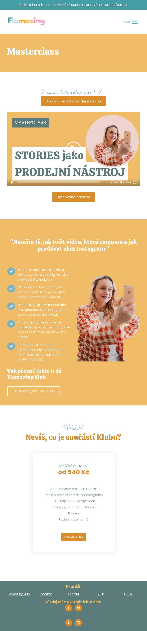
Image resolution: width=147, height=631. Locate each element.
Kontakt (73, 594)
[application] (73, 149)
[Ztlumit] (122, 182)
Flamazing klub (19, 594)
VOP (101, 594)
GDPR (128, 594)
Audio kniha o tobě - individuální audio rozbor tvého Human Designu (74, 4)
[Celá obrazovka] (135, 182)
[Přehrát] (12, 182)
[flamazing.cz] (26, 22)
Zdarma (46, 594)
